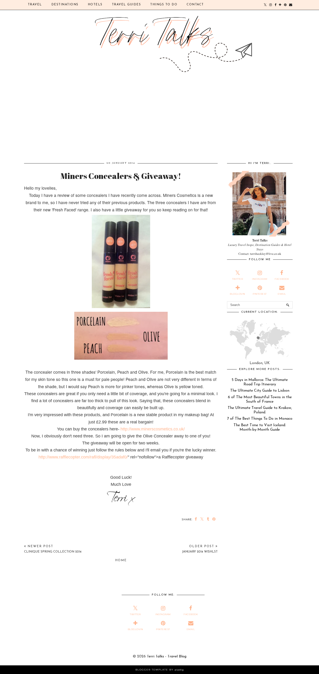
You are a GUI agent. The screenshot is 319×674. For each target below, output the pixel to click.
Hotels (95, 4)
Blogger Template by (159, 669)
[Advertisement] (159, 124)
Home (121, 560)
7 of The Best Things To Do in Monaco (259, 419)
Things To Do (163, 4)
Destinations (64, 4)
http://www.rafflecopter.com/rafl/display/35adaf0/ (83, 457)
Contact (195, 4)
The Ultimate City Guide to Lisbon (259, 391)
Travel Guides (126, 4)
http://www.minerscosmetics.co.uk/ (153, 429)
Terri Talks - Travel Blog (166, 656)
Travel (35, 4)
